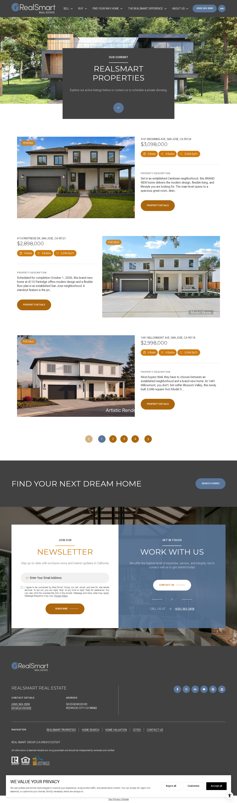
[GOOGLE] (213, 689)
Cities (137, 729)
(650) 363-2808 (204, 8)
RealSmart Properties (61, 729)
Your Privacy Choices (118, 799)
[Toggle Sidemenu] (222, 8)
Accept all (216, 786)
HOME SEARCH (90, 729)
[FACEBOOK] (177, 689)
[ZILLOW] (222, 689)
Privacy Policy (61, 596)
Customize (193, 786)
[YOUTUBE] (204, 689)
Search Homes (210, 483)
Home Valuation (116, 729)
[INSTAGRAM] (186, 689)
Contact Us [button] (155, 729)
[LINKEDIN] (195, 689)
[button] (172, 585)
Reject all (171, 786)
